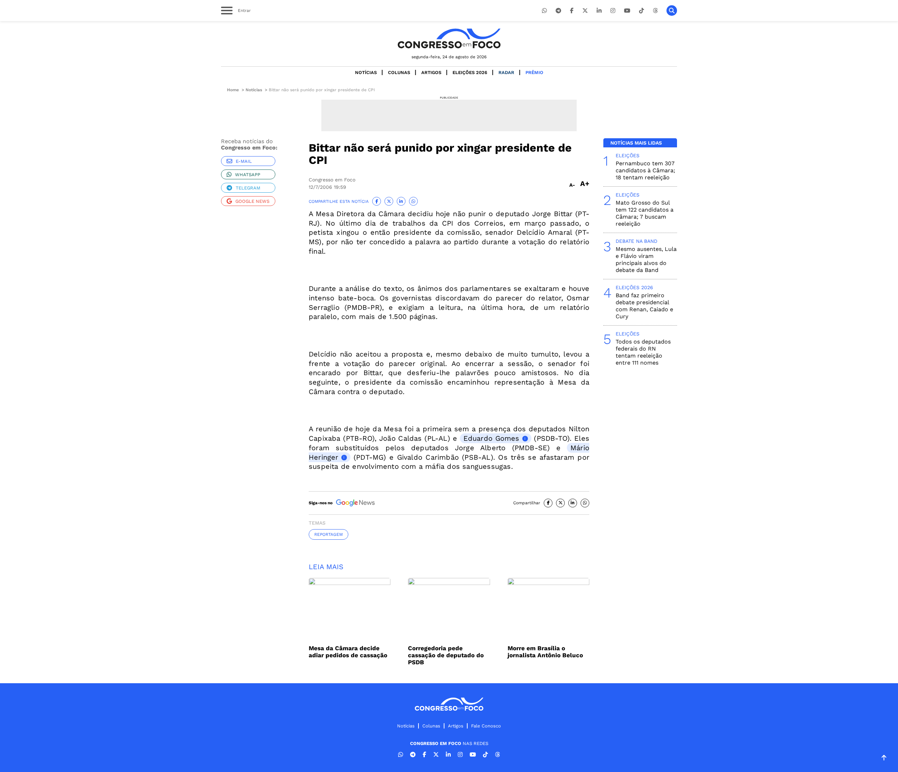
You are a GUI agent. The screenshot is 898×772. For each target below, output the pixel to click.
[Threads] (655, 10)
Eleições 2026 (470, 72)
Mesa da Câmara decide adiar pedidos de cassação (348, 652)
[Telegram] (558, 10)
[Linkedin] (599, 10)
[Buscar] (671, 10)
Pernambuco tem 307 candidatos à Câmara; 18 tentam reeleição (645, 170)
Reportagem (328, 534)
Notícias (366, 72)
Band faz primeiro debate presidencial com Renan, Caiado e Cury (644, 306)
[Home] (449, 38)
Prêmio (534, 72)
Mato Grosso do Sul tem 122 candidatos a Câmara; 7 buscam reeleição (645, 213)
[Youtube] (627, 10)
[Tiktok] (641, 10)
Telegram (248, 188)
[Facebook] (572, 10)
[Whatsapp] (544, 10)
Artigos (431, 72)
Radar (506, 72)
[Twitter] (585, 10)
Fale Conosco (486, 725)
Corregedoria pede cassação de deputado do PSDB (446, 655)
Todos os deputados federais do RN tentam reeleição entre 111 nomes (643, 352)
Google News (252, 201)
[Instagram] (612, 10)
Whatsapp (247, 174)
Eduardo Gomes (491, 438)
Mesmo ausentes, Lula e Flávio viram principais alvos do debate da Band (646, 259)
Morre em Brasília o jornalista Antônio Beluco (545, 652)
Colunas (399, 72)
